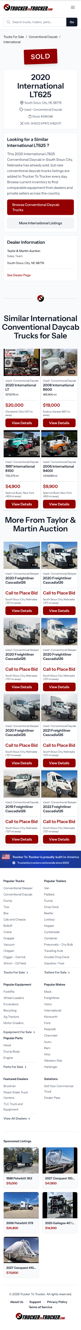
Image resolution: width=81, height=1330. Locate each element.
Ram (47, 1048)
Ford (47, 1023)
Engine (8, 1058)
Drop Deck (51, 907)
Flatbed (49, 894)
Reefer (48, 913)
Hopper (49, 926)
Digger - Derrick (14, 957)
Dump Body (11, 1051)
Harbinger (50, 1067)
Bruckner (9, 1086)
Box (6, 913)
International (12, 42)
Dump (7, 901)
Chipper (8, 951)
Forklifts (8, 992)
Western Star (53, 1060)
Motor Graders (13, 1023)
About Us (16, 1302)
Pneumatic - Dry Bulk (58, 944)
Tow (6, 907)
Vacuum (9, 944)
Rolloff (7, 926)
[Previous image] (8, 362)
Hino (47, 1054)
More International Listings (40, 223)
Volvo (48, 1004)
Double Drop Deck (56, 957)
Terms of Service (40, 1307)
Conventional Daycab (43, 37)
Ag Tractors (11, 1017)
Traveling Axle (53, 951)
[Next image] (35, 362)
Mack (47, 992)
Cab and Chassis (14, 919)
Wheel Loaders (13, 998)
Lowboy (49, 919)
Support (35, 1302)
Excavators (11, 1004)
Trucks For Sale (13, 37)
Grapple (8, 938)
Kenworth (50, 1017)
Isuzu (47, 1042)
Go (72, 22)
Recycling (9, 1010)
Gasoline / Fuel (54, 963)
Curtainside (52, 932)
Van (46, 888)
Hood (7, 1045)
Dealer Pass (52, 1098)
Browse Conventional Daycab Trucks (35, 207)
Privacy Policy (57, 1302)
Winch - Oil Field (14, 963)
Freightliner (52, 998)
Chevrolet (50, 1035)
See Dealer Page (19, 275)
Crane (7, 932)
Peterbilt (50, 1029)
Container (50, 938)
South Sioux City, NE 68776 (42, 103)
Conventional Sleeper (18, 888)
